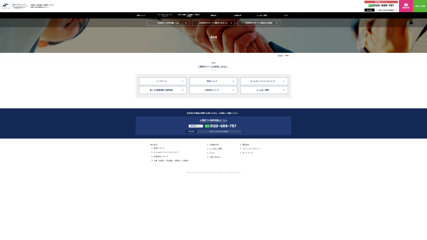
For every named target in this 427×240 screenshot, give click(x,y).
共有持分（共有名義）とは (168, 23)
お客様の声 (237, 15)
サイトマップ (247, 153)
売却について (141, 15)
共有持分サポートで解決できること (213, 23)
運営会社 (213, 15)
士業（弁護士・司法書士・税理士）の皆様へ (189, 15)
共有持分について (212, 90)
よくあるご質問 (262, 15)
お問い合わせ (215, 157)
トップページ (161, 81)
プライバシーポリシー (251, 149)
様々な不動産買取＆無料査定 (161, 90)
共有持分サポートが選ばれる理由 (259, 23)
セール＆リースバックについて (165, 15)
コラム (286, 15)
